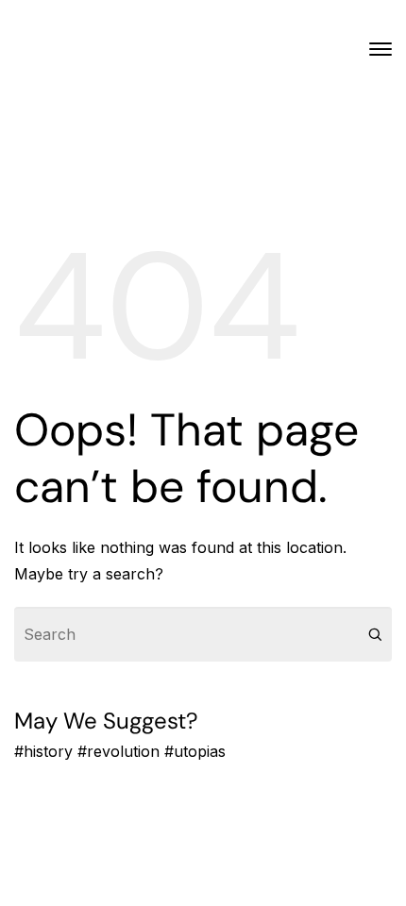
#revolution (118, 751)
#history (43, 751)
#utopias (195, 751)
